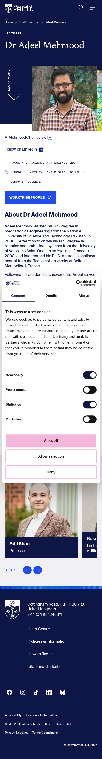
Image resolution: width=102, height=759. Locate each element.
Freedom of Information (41, 715)
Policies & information (47, 641)
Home (9, 22)
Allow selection (51, 456)
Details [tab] (51, 296)
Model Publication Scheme (23, 724)
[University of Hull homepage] (19, 8)
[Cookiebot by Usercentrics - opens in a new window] (76, 283)
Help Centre (39, 628)
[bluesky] (62, 692)
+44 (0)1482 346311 (45, 614)
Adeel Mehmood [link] (56, 22)
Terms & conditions (45, 732)
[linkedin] (49, 692)
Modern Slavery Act (58, 724)
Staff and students (44, 666)
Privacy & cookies (16, 732)
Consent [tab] (18, 296)
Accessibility (13, 715)
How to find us (41, 653)
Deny (51, 472)
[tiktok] (36, 692)
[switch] (90, 390)
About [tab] (84, 296)
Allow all (51, 441)
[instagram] (23, 692)
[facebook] (9, 692)
